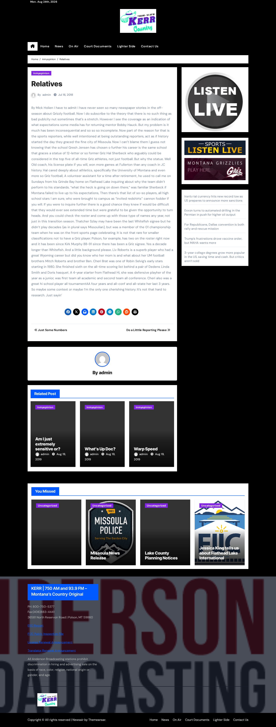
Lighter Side (126, 46)
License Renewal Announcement (50, 642)
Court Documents (98, 46)
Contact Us (149, 46)
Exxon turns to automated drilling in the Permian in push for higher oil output (212, 212)
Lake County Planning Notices (161, 555)
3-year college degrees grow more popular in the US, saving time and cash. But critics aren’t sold (214, 257)
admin (46, 95)
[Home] (33, 46)
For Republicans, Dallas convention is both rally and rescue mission (214, 227)
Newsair (78, 720)
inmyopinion (41, 73)
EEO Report (35, 626)
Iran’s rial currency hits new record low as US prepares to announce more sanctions (213, 198)
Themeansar (96, 720)
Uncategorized (47, 505)
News (59, 46)
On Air (73, 46)
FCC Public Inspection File (45, 634)
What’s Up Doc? (100, 448)
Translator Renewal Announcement (52, 650)
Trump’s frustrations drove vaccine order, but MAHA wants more (213, 241)
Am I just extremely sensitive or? (47, 444)
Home (44, 46)
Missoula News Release (105, 555)
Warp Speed (146, 448)
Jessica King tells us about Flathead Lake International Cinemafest (219, 555)
